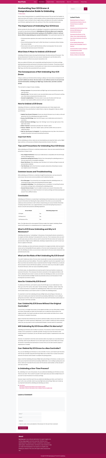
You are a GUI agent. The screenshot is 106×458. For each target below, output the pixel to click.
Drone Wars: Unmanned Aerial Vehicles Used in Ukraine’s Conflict (32, 386)
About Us (69, 1)
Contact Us (75, 1)
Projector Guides (50, 1)
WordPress (63, 455)
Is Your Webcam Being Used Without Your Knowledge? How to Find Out (78, 44)
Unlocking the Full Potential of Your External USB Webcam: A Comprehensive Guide (78, 30)
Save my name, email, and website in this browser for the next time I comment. (38, 424)
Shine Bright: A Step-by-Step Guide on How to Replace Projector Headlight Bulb (35, 388)
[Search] (85, 8)
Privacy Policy (84, 1)
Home (35, 1)
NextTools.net (22, 439)
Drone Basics (41, 1)
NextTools (22, 2)
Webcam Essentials (60, 1)
